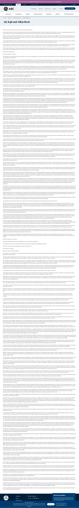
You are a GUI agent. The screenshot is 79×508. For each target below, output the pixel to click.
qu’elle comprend (57, 1)
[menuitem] (9, 14)
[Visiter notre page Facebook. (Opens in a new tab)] (29, 498)
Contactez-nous (48, 8)
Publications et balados (17, 17)
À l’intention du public (69, 14)
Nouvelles (41, 8)
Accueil (5, 17)
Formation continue (38, 14)
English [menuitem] (74, 4)
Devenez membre (70, 8)
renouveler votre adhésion (33, 1)
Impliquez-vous (18, 14)
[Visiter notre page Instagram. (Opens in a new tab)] (37, 498)
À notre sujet (33, 8)
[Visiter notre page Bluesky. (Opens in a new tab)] (35, 498)
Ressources (48, 14)
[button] (71, 4)
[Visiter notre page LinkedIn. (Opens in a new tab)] (31, 498)
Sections (28, 14)
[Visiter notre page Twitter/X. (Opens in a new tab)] (33, 498)
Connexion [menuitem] (61, 8)
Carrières (55, 8)
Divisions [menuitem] (24, 4)
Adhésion (57, 14)
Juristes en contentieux (34, 4)
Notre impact (8, 14)
